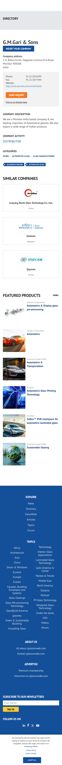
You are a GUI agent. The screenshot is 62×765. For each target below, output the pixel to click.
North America (45, 585)
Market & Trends (45, 575)
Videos (45, 622)
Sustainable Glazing (38, 447)
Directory (31, 508)
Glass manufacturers (43, 156)
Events (17, 582)
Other (6, 156)
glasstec (17, 615)
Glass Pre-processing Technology (17, 604)
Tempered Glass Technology (45, 606)
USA (45, 617)
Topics (31, 525)
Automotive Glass (36, 164)
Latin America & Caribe (45, 569)
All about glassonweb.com (31, 648)
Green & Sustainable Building (17, 622)
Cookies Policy (31, 750)
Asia (17, 557)
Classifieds (31, 514)
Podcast (45, 595)
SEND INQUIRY (16, 95)
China (17, 562)
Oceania (45, 590)
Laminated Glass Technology (45, 561)
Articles (31, 519)
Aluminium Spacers (15, 164)
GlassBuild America (17, 610)
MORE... (56, 295)
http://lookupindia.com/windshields (24, 86)
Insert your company (18, 48)
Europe (17, 577)
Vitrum (45, 627)
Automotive (33, 334)
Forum (31, 530)
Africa (17, 548)
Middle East (45, 580)
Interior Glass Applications (45, 553)
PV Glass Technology (45, 600)
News (31, 503)
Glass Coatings (17, 597)
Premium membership (31, 670)
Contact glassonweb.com (31, 653)
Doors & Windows (17, 567)
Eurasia (17, 572)
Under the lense (45, 613)
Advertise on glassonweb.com (31, 676)
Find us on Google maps (16, 102)
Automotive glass (21, 156)
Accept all (32, 760)
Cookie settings (31, 753)
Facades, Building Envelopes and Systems (17, 590)
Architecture (17, 552)
